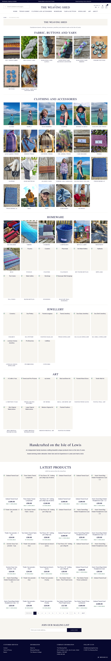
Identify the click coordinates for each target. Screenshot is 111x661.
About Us (32, 648)
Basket (5, 652)
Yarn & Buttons (70, 11)
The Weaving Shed (55, 7)
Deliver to (97, 5)
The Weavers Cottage (36, 652)
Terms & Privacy (7, 650)
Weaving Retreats (34, 650)
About (95, 11)
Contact (5, 648)
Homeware (58, 11)
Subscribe (74, 630)
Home (15, 11)
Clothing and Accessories (42, 11)
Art (89, 11)
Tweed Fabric (24, 11)
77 (78, 613)
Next (83, 613)
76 (74, 613)
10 (67, 613)
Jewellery (82, 11)
